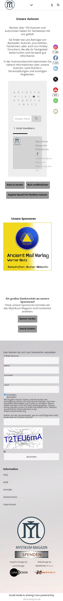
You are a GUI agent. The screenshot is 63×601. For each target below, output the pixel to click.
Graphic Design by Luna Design (18, 564)
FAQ (5, 474)
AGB (5, 482)
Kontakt (7, 489)
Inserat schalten (27, 329)
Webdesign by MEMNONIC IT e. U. (44, 564)
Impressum (9, 504)
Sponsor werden (27, 319)
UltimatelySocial (31, 599)
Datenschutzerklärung (15, 411)
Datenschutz (10, 496)
